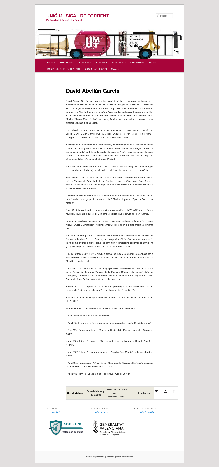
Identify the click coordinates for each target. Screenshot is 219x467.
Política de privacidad (146, 412)
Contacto (115, 68)
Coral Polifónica (137, 62)
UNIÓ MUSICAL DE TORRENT (77, 15)
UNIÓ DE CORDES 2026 (96, 68)
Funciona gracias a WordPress (120, 456)
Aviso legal (55, 412)
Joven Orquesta (119, 62)
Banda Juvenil (85, 62)
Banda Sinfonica (67, 62)
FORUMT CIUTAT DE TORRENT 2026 (63, 68)
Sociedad (51, 62)
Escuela (152, 62)
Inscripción (144, 393)
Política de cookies (101, 412)
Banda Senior (101, 62)
